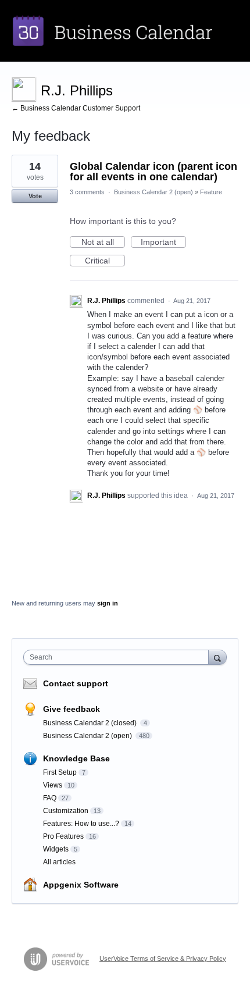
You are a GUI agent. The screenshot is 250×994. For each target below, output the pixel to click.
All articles (59, 862)
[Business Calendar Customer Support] (125, 31)
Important (163, 242)
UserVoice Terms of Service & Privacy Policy (162, 958)
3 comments (87, 191)
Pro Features (63, 836)
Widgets (56, 849)
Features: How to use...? (81, 824)
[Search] (217, 657)
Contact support (75, 683)
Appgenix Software (81, 884)
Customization (65, 811)
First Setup (60, 772)
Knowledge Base (76, 758)
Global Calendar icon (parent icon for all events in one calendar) (153, 172)
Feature (211, 191)
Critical (105, 261)
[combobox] (118, 657)
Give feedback (71, 709)
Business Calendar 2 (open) (153, 191)
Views (52, 785)
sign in (107, 603)
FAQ (49, 798)
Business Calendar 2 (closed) (90, 723)
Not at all (103, 242)
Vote (35, 196)
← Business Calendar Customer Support (76, 108)
